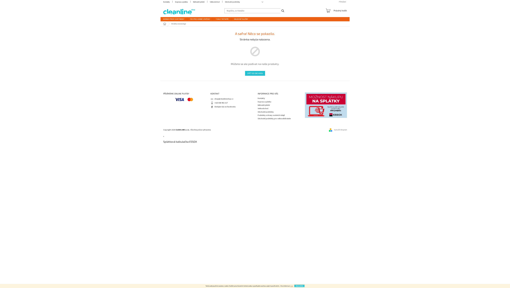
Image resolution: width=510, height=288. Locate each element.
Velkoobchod (215, 2)
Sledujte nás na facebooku (225, 106)
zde (291, 286)
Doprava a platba (181, 2)
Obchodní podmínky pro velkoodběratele (274, 118)
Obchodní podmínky (232, 2)
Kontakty (166, 2)
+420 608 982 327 (221, 103)
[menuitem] (174, 19)
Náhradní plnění (199, 2)
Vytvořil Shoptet (340, 130)
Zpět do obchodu (255, 73)
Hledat (283, 10)
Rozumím (299, 286)
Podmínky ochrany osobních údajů (271, 115)
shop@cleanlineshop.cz (223, 99)
